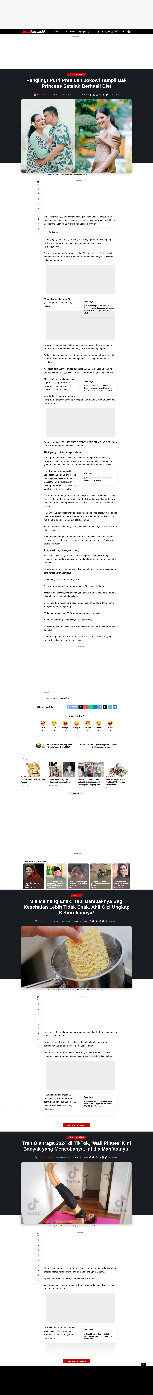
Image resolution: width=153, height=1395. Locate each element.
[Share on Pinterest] (94, 94)
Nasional (53, 776)
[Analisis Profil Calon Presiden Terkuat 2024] (34, 769)
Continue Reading (76, 1125)
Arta (24, 776)
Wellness (80, 74)
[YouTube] (109, 31)
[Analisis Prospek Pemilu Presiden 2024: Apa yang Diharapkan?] (119, 769)
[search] (119, 31)
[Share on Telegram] (100, 94)
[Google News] (112, 31)
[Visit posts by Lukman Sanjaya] (36, 921)
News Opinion (83, 776)
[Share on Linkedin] (38, 208)
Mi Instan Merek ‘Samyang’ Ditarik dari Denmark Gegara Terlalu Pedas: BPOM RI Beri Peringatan (98, 1103)
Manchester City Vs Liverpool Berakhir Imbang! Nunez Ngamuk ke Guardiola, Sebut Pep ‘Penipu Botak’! (98, 388)
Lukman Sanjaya (46, 921)
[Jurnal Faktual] (33, 31)
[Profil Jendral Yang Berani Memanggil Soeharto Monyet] (62, 769)
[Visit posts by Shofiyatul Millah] (35, 94)
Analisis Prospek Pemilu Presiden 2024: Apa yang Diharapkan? (115, 782)
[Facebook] (103, 31)
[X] (105, 31)
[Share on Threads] (103, 94)
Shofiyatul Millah (45, 94)
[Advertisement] (76, 14)
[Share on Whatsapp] (97, 94)
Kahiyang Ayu (64, 698)
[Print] (38, 228)
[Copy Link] (106, 94)
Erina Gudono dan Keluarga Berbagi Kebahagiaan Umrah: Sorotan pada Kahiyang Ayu (89, 782)
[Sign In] (98, 32)
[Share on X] (38, 193)
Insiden (55, 698)
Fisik (71, 74)
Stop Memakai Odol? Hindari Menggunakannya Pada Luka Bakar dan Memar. (98, 1336)
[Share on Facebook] (90, 94)
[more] (88, 31)
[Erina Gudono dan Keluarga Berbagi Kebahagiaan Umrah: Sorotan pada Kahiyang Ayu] (91, 769)
